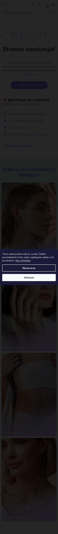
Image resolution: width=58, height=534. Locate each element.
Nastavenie (29, 268)
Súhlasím (29, 277)
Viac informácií (22, 260)
